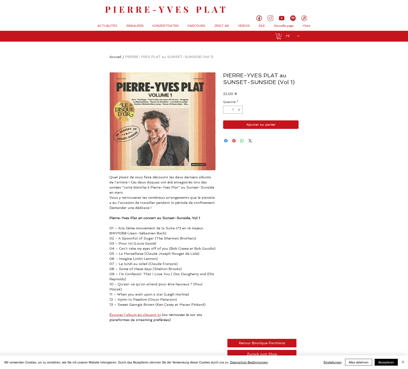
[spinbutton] (233, 109)
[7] (304, 18)
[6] (293, 18)
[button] (279, 36)
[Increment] (239, 109)
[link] (390, 7)
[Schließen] (402, 362)
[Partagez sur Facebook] (225, 140)
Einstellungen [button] (333, 362)
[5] (282, 18)
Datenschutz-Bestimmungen (249, 362)
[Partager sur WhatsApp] (242, 140)
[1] (259, 18)
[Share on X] (250, 140)
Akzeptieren (386, 362)
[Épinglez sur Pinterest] (234, 140)
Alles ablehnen (358, 362)
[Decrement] (226, 109)
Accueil (115, 57)
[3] (270, 18)
